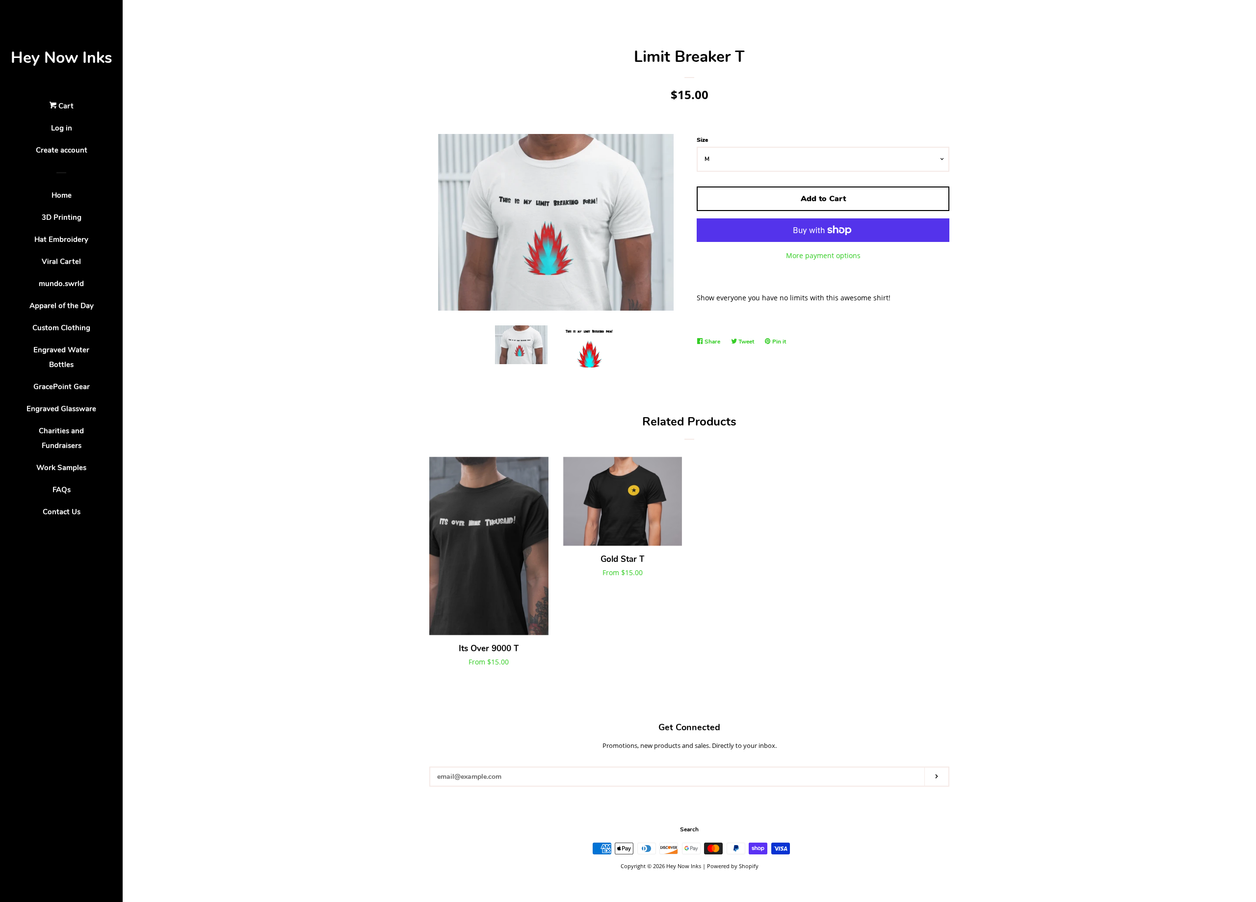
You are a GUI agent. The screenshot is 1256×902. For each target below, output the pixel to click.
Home (62, 195)
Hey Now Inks (61, 57)
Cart (65, 106)
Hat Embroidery (61, 239)
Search (689, 829)
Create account (61, 150)
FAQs (61, 490)
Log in (61, 128)
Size (702, 140)
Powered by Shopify (733, 866)
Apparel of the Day (61, 306)
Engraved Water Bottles (61, 357)
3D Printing (61, 217)
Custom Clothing (61, 328)
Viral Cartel (61, 261)
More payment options (823, 255)
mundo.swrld (61, 284)
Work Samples (61, 468)
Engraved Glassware (61, 409)
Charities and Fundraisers (61, 438)
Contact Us (61, 512)
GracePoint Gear (61, 387)
